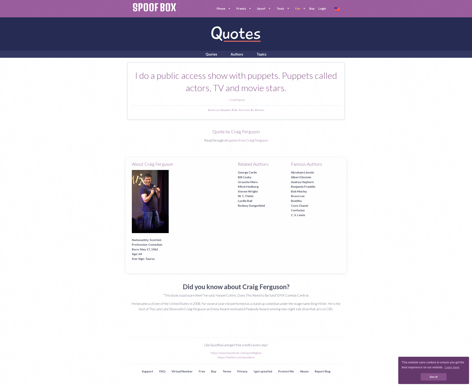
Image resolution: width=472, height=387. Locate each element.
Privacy (242, 371)
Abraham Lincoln (302, 172)
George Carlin (247, 172)
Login (322, 8)
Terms (227, 371)
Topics (261, 54)
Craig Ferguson (237, 99)
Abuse (304, 371)
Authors (237, 54)
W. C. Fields (246, 196)
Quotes (211, 54)
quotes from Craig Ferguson (248, 140)
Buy (312, 8)
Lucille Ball (245, 200)
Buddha (296, 200)
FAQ (162, 371)
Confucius (298, 210)
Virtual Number (182, 371)
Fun (297, 8)
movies (260, 109)
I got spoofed (263, 371)
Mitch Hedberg (248, 186)
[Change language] (337, 8)
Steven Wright (248, 191)
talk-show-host (241, 109)
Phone (221, 8)
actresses (214, 109)
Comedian (155, 244)
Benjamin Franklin (303, 186)
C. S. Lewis (298, 215)
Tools (280, 8)
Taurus (150, 258)
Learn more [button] (452, 367)
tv (253, 109)
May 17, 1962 (149, 249)
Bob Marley (299, 191)
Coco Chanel (299, 205)
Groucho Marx (248, 182)
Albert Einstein (301, 177)
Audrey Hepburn (302, 182)
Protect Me (286, 371)
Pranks (241, 8)
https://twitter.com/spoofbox (236, 357)
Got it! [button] (434, 376)
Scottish (155, 240)
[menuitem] (223, 8)
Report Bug (322, 371)
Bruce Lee (298, 196)
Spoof (261, 8)
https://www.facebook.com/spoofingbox (236, 353)
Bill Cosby (244, 177)
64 (140, 254)
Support (147, 371)
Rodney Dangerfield (251, 205)
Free (202, 371)
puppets (226, 109)
